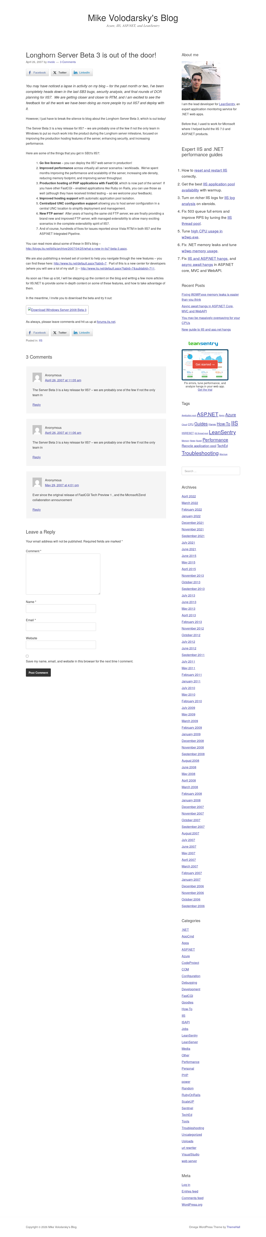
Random (188, 1088)
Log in (186, 1184)
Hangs (212, 424)
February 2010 (192, 701)
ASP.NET (207, 414)
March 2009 (190, 721)
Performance (215, 439)
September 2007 (193, 826)
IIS (40, 340)
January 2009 (191, 734)
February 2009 (192, 727)
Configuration (191, 976)
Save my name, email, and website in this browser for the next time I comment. (79, 661)
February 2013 (192, 621)
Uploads (187, 1141)
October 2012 (191, 635)
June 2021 (189, 549)
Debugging (189, 982)
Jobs (185, 1028)
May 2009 (188, 714)
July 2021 (188, 542)
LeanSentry (227, 104)
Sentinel (187, 1108)
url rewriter (189, 1147)
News (192, 440)
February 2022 (192, 509)
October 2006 (191, 899)
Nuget (199, 440)
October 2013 (191, 582)
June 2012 (189, 648)
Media (186, 1048)
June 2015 (189, 555)
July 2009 (188, 707)
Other (185, 1055)
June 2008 (189, 767)
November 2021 (193, 529)
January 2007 (191, 879)
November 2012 (193, 628)
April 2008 (189, 780)
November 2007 (193, 813)
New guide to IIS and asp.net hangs (206, 329)
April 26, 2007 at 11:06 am (63, 432)
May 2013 (188, 608)
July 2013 (188, 595)
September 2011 (193, 655)
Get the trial (205, 389)
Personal (188, 1068)
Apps (185, 943)
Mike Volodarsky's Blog (133, 17)
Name (31, 601)
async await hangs (197, 264)
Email (31, 620)
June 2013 (189, 602)
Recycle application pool (199, 445)
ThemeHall (233, 1227)
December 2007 (193, 807)
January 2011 (191, 681)
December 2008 (193, 740)
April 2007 (189, 859)
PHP (185, 1075)
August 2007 (190, 833)
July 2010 (188, 688)
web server (189, 1161)
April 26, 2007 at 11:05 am (63, 380)
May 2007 (188, 853)
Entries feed (190, 1191)
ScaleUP (188, 1101)
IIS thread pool (201, 433)
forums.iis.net (106, 321)
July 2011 (188, 661)
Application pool (189, 415)
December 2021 (193, 522)
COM (185, 969)
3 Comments (68, 62)
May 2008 (188, 773)
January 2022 (191, 516)
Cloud (184, 424)
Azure (230, 414)
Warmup (223, 454)
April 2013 (189, 615)
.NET (185, 929)
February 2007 (192, 873)
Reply (37, 404)
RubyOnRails (191, 1095)
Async (222, 415)
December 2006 (193, 886)
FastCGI (187, 995)
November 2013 (193, 575)
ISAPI (186, 1022)
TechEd (222, 445)
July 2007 (188, 840)
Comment (33, 551)
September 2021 (193, 536)
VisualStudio (190, 1154)
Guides (201, 423)
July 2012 (188, 641)
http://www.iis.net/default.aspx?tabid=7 (80, 263)
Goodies (187, 1002)
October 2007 (191, 820)
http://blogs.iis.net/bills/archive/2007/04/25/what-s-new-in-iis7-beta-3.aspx (76, 248)
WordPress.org (192, 1204)
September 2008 (193, 754)
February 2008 (192, 793)
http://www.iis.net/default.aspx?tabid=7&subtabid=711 (118, 268)
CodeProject (190, 962)
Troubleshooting (200, 453)
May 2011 (188, 668)
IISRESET (188, 433)
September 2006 (193, 906)
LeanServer (190, 1042)
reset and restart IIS (210, 170)
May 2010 (188, 694)
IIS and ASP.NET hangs (208, 258)
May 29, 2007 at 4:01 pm (62, 485)
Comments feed (192, 1198)
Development (191, 989)
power (186, 1081)
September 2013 (193, 588)
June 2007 (189, 846)
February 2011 (192, 674)
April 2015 (189, 569)
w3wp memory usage (200, 250)
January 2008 (191, 800)
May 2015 (188, 562)
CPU (191, 424)
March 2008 (190, 787)
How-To (223, 423)
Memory (185, 440)
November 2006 (193, 892)
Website (31, 638)
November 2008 (193, 747)
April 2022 (189, 496)
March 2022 (190, 503)
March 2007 (190, 866)
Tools (185, 1121)
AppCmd (188, 936)
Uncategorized (192, 1134)
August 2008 (190, 760)
